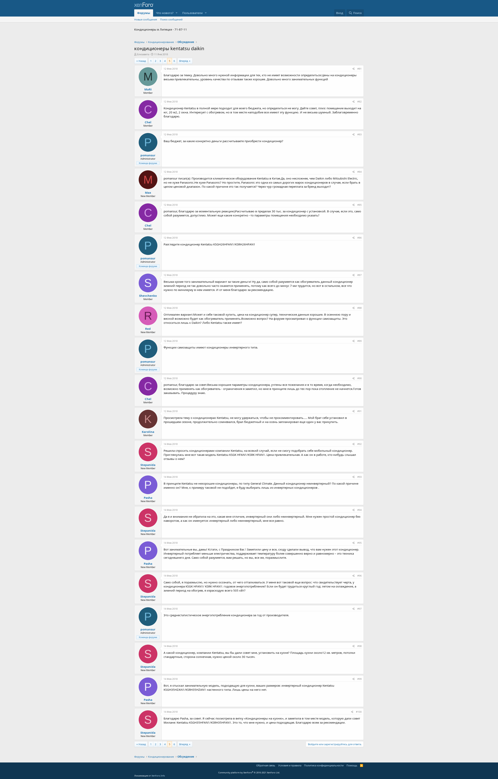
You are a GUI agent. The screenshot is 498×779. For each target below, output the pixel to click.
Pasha (148, 498)
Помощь (351, 765)
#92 (359, 444)
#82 (359, 101)
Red (148, 329)
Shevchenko (148, 296)
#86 (359, 237)
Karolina (148, 432)
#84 (359, 171)
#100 (359, 711)
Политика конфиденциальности (324, 765)
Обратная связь (265, 765)
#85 (359, 205)
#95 (359, 542)
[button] (176, 13)
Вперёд (183, 61)
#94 (359, 510)
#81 (359, 68)
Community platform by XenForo (249, 772)
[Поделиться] (353, 69)
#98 (359, 646)
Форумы (143, 13)
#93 (359, 477)
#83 (359, 134)
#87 (359, 275)
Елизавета (143, 54)
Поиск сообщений (171, 19)
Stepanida (147, 465)
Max (148, 192)
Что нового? (165, 13)
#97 (359, 608)
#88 (359, 308)
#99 (359, 679)
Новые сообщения (145, 19)
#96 (359, 575)
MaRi (148, 89)
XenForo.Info (158, 775)
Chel (148, 122)
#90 (359, 378)
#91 (359, 411)
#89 (359, 341)
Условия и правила (289, 765)
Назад (142, 61)
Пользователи (192, 13)
